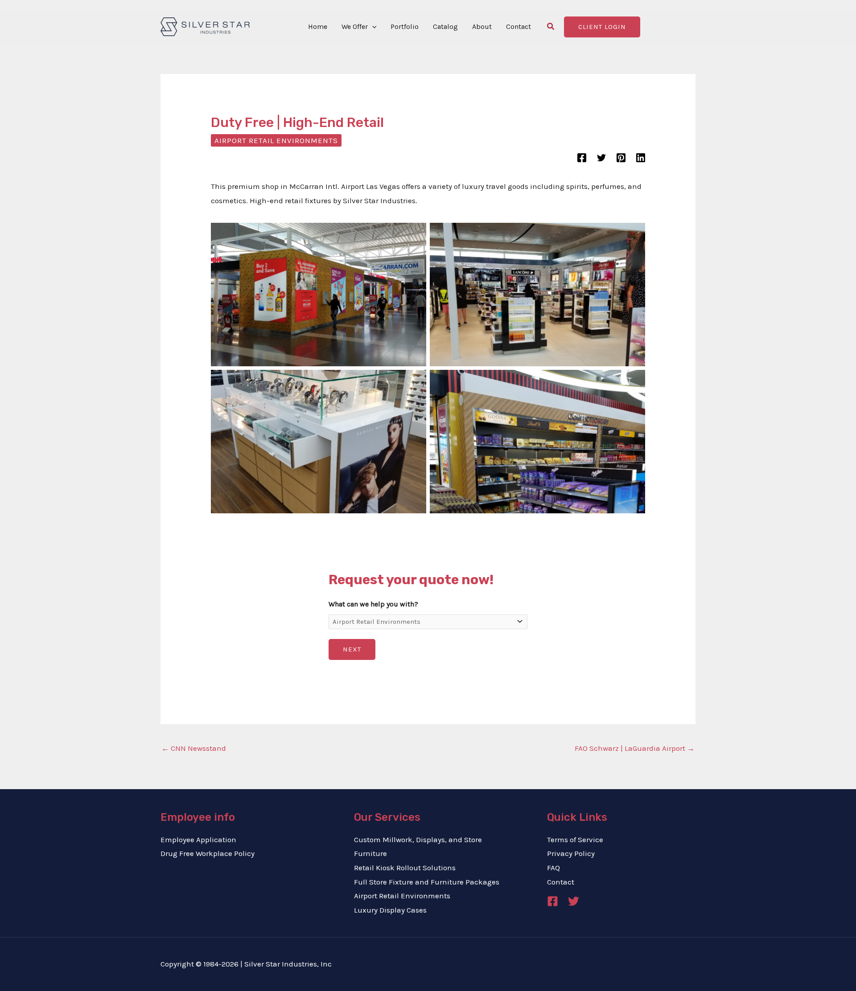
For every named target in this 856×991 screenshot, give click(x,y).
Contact (560, 881)
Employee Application (198, 839)
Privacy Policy (571, 853)
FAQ (553, 867)
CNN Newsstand (193, 748)
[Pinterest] (621, 157)
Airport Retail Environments (276, 140)
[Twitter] (601, 157)
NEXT (352, 649)
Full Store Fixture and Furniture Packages (426, 881)
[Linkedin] (640, 157)
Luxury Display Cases (390, 909)
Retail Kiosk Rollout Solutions (405, 867)
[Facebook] (581, 157)
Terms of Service (575, 839)
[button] (372, 26)
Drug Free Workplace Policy (207, 853)
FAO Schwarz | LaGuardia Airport (635, 748)
